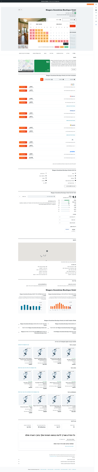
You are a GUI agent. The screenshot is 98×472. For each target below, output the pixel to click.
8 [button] (41, 33)
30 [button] (67, 43)
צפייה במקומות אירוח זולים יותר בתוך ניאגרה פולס (27, 367)
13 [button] (56, 35)
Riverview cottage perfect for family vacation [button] (69, 406)
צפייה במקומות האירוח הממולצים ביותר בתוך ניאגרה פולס (28, 392)
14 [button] (53, 35)
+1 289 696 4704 (72, 16)
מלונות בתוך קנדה (57, 469)
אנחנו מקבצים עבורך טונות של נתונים (68, 461)
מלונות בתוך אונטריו (50, 469)
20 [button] (56, 38)
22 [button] (50, 38)
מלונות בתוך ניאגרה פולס (69, 446)
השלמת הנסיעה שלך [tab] (70, 439)
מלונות (70, 469)
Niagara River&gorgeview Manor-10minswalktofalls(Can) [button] (40, 359)
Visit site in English (44, 1)
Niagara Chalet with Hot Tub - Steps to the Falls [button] (40, 406)
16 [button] (67, 38)
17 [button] (64, 38)
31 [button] (64, 43)
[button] (1, 1)
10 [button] (64, 35)
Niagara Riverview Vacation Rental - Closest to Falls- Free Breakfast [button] (25, 359)
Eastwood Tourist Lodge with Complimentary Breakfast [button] (55, 359)
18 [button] (61, 38)
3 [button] (64, 33)
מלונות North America (64, 469)
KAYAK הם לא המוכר (71, 459)
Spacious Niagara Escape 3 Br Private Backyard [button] (55, 406)
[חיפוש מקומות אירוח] (96, 10)
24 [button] (64, 41)
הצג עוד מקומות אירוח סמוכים (23, 344)
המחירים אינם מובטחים (53, 456)
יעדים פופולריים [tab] (62, 439)
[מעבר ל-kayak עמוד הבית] (90, 4)
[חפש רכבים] (96, 12)
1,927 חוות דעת (68, 13)
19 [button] (30, 35)
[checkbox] (70, 230)
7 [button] (53, 33)
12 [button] (30, 33)
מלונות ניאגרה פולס (43, 469)
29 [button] (50, 41)
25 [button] (61, 41)
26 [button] (59, 41)
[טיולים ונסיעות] (96, 21)
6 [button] (56, 33)
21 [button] (53, 38)
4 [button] (33, 30)
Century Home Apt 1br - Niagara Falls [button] (26, 407)
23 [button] (67, 41)
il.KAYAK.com (74, 469)
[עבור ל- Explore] (96, 16)
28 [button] (53, 41)
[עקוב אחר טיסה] (96, 18)
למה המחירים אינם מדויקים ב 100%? (68, 463)
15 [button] (50, 35)
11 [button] (61, 35)
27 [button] (56, 41)
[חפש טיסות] (96, 8)
